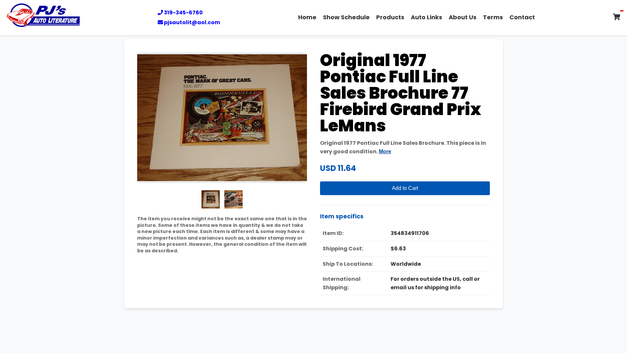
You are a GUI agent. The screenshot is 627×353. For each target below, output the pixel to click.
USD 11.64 (338, 168)
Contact (522, 17)
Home (307, 17)
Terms (493, 17)
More (385, 151)
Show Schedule (346, 17)
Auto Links (426, 17)
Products (390, 17)
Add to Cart (405, 188)
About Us (462, 17)
